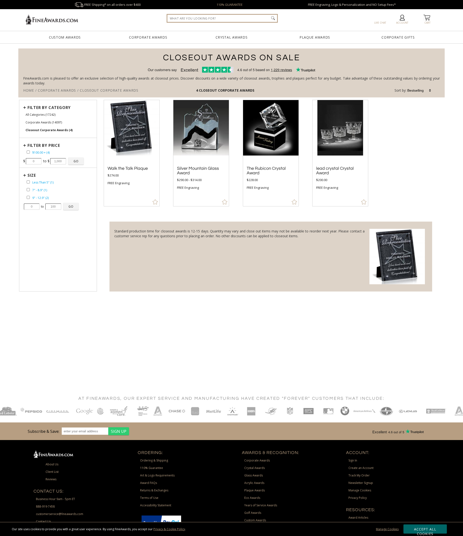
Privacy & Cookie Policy (169, 529)
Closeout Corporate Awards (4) (49, 130)
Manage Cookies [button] (359, 490)
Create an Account (361, 468)
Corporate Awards (148, 37)
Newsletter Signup (360, 483)
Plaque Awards (315, 37)
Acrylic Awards (254, 483)
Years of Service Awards (260, 505)
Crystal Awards (232, 37)
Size (31, 175)
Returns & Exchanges (154, 490)
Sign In (352, 460)
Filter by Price (43, 145)
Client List (52, 472)
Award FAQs (148, 483)
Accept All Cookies (425, 530)
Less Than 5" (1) (43, 182)
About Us (52, 464)
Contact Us (43, 521)
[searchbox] (222, 18)
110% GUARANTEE (230, 4)
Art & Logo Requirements (157, 475)
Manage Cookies (387, 529)
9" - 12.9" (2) (40, 198)
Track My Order (359, 475)
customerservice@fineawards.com (59, 514)
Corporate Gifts (398, 37)
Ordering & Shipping (154, 460)
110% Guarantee (151, 468)
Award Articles (358, 518)
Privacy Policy (357, 498)
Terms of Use (149, 498)
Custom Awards (65, 37)
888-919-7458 (45, 506)
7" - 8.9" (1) (39, 190)
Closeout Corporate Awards (226, 90)
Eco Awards (252, 498)
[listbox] (419, 90)
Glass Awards (253, 475)
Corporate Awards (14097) (44, 122)
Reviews (51, 479)
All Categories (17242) (40, 115)
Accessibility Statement (155, 505)
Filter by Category (49, 107)
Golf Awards (252, 513)
